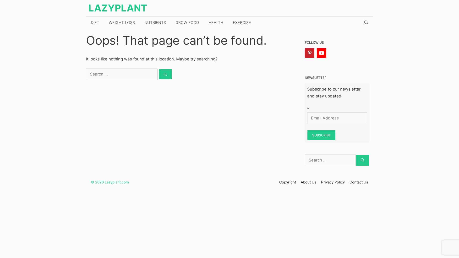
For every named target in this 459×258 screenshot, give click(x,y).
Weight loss (122, 22)
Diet (95, 22)
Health (215, 22)
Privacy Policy (333, 182)
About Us (308, 182)
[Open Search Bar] (366, 22)
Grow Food (187, 22)
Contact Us (359, 182)
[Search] (165, 74)
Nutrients (155, 22)
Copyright (287, 182)
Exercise (242, 22)
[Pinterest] (309, 53)
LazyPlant (117, 8)
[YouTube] (321, 53)
